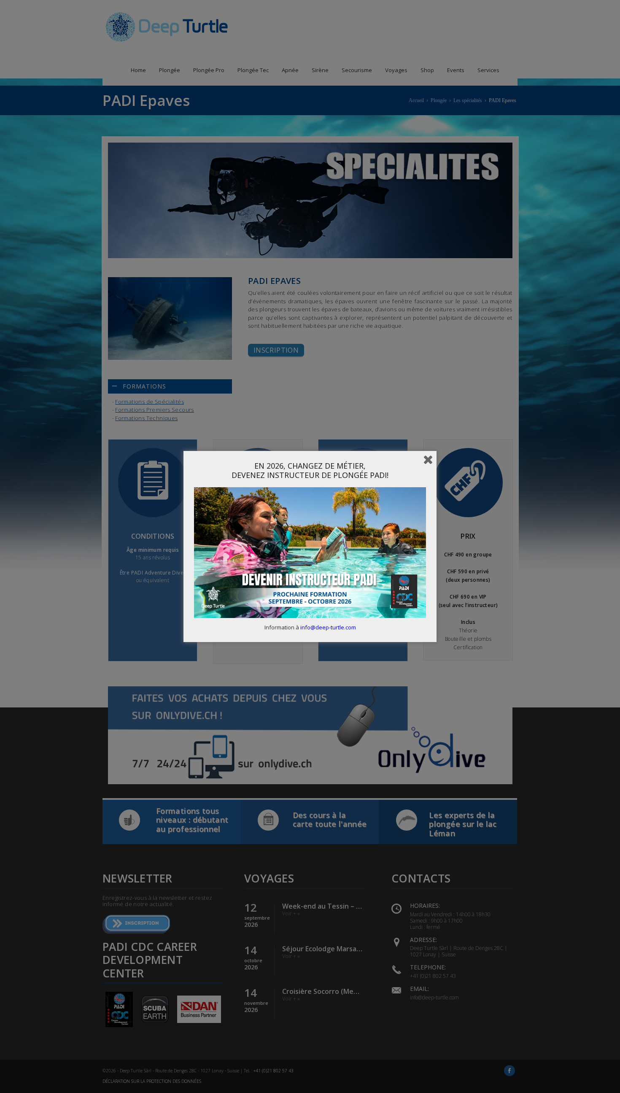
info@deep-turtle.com (328, 627)
